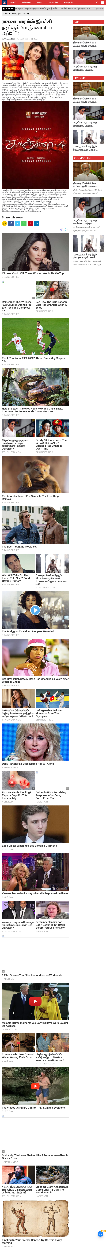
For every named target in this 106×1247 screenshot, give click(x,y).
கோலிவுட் (13, 2)
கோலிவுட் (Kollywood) (20, 14)
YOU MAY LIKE (82, 157)
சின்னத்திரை (27, 2)
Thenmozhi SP (9, 39)
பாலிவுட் (40, 2)
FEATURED (80, 78)
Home (5, 14)
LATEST (78, 22)
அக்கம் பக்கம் (53, 2)
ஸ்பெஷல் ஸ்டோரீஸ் (70, 2)
